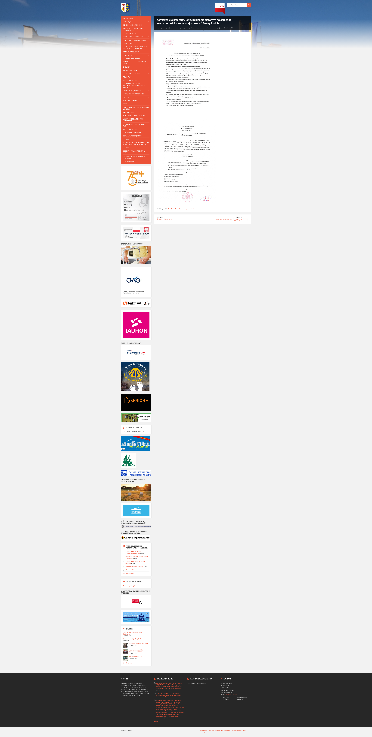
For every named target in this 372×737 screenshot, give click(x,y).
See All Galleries (127, 663)
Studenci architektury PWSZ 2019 (138, 644)
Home (159, 28)
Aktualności (171, 209)
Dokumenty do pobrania (132, 133)
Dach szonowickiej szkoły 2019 (132, 639)
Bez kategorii (179, 209)
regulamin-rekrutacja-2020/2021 (134, 566)
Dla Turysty (127, 55)
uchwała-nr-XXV (129, 570)
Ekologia (126, 67)
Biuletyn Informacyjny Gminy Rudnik (134, 125)
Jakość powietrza (130, 70)
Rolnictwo (127, 77)
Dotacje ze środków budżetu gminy (134, 63)
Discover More (128, 161)
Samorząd (127, 22)
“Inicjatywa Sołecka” (131, 52)
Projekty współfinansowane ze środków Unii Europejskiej (135, 48)
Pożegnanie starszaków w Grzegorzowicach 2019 (136, 651)
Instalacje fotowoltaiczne (133, 94)
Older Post (239, 217)
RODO (125, 104)
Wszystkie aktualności (190, 209)
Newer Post (160, 217)
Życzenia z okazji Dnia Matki (165, 219)
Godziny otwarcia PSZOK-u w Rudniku (134, 152)
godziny (126, 148)
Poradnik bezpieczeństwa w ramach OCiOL (134, 157)
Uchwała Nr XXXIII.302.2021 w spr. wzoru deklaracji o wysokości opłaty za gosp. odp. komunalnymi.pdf (169, 695)
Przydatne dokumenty (131, 80)
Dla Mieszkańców (129, 33)
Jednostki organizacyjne (133, 25)
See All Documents (128, 573)
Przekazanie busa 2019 (135, 656)
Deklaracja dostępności (132, 136)
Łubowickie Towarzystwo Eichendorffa (133, 120)
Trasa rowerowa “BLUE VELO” (134, 116)
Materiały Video (129, 112)
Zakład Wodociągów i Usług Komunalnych (133, 29)
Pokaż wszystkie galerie (130, 586)
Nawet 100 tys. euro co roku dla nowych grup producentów (229, 220)
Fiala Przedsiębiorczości (132, 91)
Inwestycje (127, 43)
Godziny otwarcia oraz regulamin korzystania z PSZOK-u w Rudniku (136, 143)
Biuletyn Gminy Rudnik (131, 59)
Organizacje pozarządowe (133, 37)
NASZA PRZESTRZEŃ (130, 100)
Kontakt (126, 139)
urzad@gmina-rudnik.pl (231, 694)
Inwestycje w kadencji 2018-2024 (135, 40)
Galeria (126, 97)
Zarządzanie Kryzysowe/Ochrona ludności (136, 108)
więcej (156, 721)
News (164, 28)
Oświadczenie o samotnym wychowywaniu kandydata (133, 552)
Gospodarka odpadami (131, 74)
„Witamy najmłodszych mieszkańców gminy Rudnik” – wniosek (134, 85)
